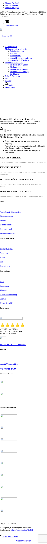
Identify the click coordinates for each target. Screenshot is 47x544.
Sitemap (3, 299)
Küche (2, 257)
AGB (2, 282)
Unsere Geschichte (7, 303)
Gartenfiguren (5, 266)
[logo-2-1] (6, 36)
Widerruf (3, 290)
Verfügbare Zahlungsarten (10, 212)
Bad (1, 262)
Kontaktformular (7, 229)
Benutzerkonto (6, 225)
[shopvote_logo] (3, 338)
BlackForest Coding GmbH (22, 530)
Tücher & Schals (6, 249)
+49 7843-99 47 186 (8, 369)
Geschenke (4, 253)
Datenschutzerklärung (8, 294)
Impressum (4, 286)
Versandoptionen (6, 216)
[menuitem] (26, 47)
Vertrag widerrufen (23, 541)
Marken (3, 220)
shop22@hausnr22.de (9, 364)
